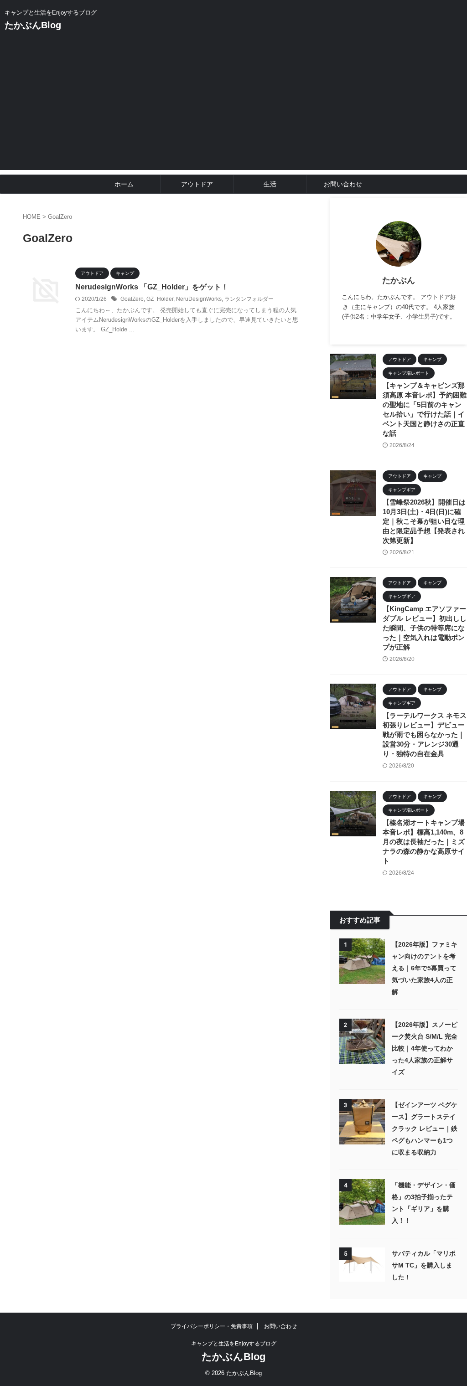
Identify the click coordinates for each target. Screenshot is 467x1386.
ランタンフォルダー (249, 299)
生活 (270, 184)
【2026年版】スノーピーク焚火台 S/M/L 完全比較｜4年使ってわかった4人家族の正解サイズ (424, 1048)
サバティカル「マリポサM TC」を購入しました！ (424, 1265)
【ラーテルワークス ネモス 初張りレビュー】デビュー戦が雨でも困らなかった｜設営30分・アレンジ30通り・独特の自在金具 (425, 734)
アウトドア (197, 184)
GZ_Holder (159, 299)
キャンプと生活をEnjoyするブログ (233, 1343)
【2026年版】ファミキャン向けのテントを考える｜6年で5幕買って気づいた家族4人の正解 (424, 968)
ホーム (124, 184)
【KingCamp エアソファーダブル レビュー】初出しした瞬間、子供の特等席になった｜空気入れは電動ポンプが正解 (425, 628)
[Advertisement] (233, 106)
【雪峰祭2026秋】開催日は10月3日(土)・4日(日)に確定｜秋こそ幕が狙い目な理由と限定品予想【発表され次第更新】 (424, 521)
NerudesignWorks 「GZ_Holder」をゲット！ (151, 287)
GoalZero (132, 299)
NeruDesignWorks (199, 299)
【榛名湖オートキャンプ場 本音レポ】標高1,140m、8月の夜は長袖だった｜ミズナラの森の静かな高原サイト (424, 842)
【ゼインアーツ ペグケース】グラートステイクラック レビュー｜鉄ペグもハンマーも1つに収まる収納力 (424, 1128)
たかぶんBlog (33, 25)
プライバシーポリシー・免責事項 (212, 1326)
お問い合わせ (343, 184)
